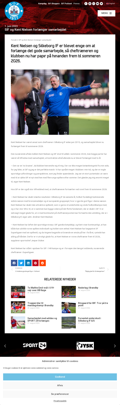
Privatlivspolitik (60, 401)
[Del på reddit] (42, 263)
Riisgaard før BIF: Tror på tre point (93, 304)
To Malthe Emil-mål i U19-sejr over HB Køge (41, 288)
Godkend (60, 376)
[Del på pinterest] (35, 263)
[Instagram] (93, 3)
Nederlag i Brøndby (88, 287)
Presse (76, 4)
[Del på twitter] (21, 263)
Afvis (60, 385)
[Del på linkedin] (28, 263)
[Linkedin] (89, 3)
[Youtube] (97, 3)
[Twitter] (101, 3)
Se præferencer (60, 394)
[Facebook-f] (86, 3)
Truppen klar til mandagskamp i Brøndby (40, 304)
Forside (14, 40)
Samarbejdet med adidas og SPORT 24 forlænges (42, 319)
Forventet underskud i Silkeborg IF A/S (89, 319)
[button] (106, 13)
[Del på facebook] (14, 263)
